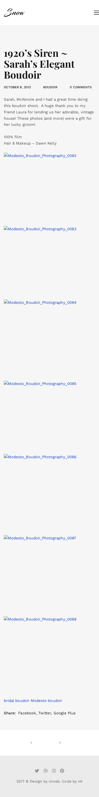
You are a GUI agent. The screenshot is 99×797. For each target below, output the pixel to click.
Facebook (27, 713)
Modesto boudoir (46, 700)
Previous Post (38, 743)
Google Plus (65, 713)
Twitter (44, 713)
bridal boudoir (16, 700)
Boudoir (50, 87)
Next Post (53, 743)
